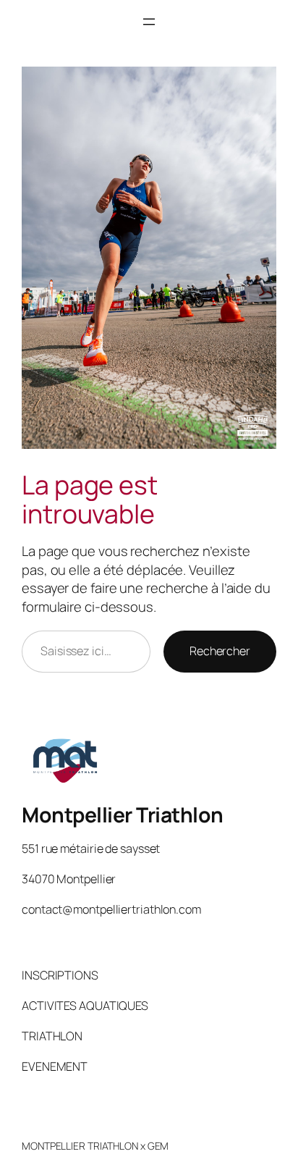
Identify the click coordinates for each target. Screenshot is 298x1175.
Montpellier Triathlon (123, 815)
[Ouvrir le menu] (149, 21)
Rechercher (220, 651)
